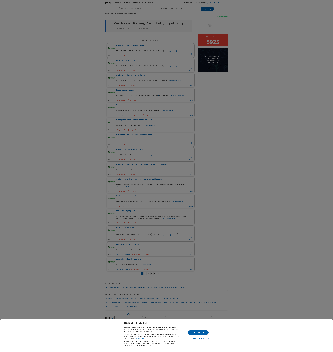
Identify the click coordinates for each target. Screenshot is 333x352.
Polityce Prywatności (142, 338)
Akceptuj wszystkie (198, 332)
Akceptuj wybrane (198, 338)
